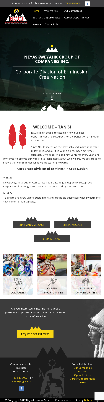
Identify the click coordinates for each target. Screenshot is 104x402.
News (36, 24)
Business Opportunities (46, 17)
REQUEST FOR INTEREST (35, 334)
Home (35, 10)
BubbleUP (90, 400)
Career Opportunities (77, 17)
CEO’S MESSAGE (52, 238)
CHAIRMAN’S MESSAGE (31, 224)
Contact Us (51, 24)
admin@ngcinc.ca (21, 381)
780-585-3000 (72, 3)
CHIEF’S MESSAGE (73, 224)
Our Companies (73, 10)
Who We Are (50, 10)
